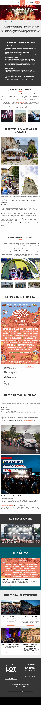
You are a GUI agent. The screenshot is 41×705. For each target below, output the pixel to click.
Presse (18, 698)
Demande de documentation (14, 692)
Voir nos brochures (28, 692)
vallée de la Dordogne (21, 102)
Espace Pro (13, 698)
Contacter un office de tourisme (11, 678)
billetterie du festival (28, 420)
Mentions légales (29, 698)
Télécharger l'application (20, 686)
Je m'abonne (30, 670)
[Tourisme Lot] (22, 2)
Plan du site (8, 698)
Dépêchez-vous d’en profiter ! (7, 505)
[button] (25, 2)
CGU (34, 698)
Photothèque (22, 698)
